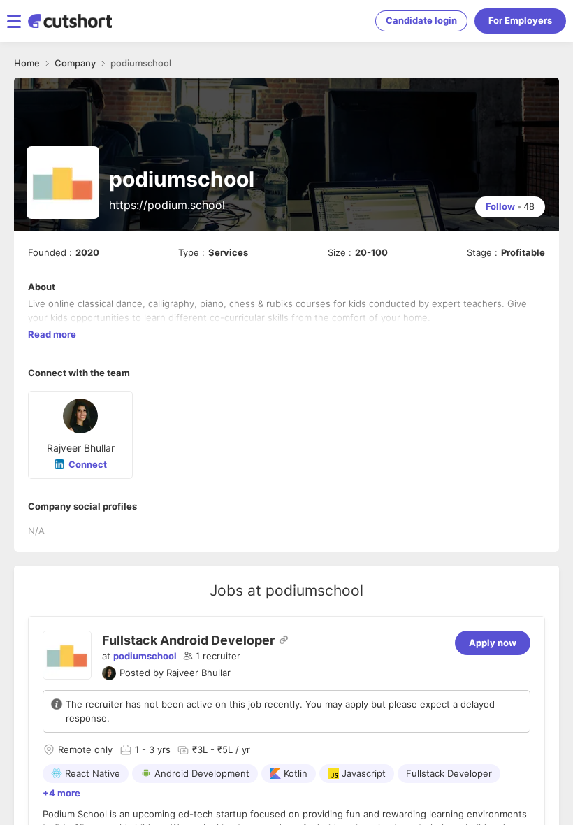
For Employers (520, 20)
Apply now (492, 642)
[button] (211, 656)
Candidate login (421, 20)
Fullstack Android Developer (188, 640)
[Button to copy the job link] (283, 639)
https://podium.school (167, 205)
